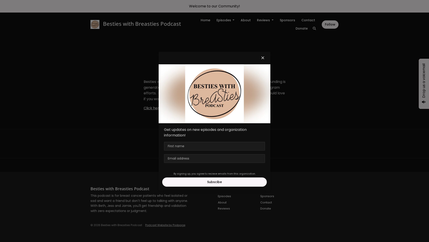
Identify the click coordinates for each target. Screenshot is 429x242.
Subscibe (214, 182)
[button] (263, 58)
